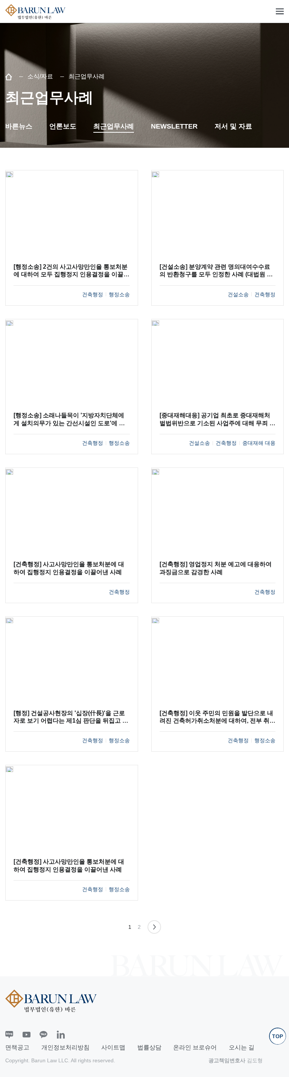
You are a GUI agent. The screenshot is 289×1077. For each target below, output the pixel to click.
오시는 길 (241, 1047)
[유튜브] (26, 1035)
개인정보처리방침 (65, 1047)
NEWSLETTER (174, 126)
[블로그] (9, 1035)
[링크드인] (61, 1035)
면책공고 (17, 1047)
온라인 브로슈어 (195, 1047)
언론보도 (62, 126)
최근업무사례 (113, 126)
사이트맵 (113, 1047)
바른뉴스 (18, 126)
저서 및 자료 (233, 126)
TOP (277, 1036)
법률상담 (149, 1047)
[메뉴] (280, 11)
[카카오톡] (43, 1035)
